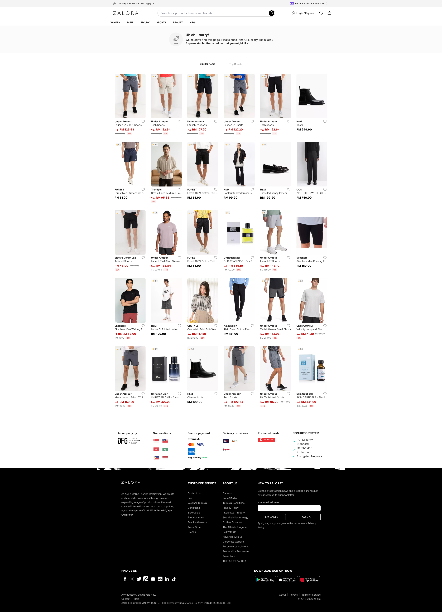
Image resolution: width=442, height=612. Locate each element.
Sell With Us (229, 531)
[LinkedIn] (167, 579)
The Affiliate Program (235, 527)
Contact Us (194, 493)
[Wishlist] (321, 13)
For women (271, 517)
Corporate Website (233, 541)
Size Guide (194, 512)
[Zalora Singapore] (156, 441)
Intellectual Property (234, 512)
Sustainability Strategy (235, 517)
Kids (192, 22)
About (282, 594)
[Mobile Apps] (160, 579)
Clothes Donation (232, 522)
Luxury (145, 22)
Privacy (294, 594)
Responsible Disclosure (236, 551)
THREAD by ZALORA (234, 560)
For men (306, 517)
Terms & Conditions (233, 502)
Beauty (178, 22)
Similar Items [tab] (207, 63)
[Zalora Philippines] (156, 457)
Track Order (194, 527)
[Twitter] (139, 579)
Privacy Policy (231, 507)
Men (130, 22)
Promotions (229, 556)
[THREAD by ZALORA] (146, 579)
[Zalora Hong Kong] (156, 449)
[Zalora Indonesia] (165, 457)
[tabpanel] (221, 241)
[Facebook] (124, 579)
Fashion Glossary (197, 522)
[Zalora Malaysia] (165, 441)
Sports (161, 22)
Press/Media (230, 498)
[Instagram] (132, 579)
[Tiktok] (196, 579)
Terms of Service (311, 594)
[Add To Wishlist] (143, 121)
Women (115, 22)
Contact (125, 598)
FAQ (190, 498)
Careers (227, 493)
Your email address (268, 502)
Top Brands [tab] (235, 64)
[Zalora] (125, 13)
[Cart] (329, 13)
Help (136, 598)
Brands (192, 531)
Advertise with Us (232, 536)
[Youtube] (153, 579)
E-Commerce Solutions (235, 546)
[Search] (271, 13)
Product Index (196, 517)
